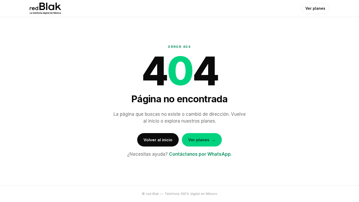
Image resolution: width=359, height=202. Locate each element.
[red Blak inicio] (45, 8)
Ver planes (315, 8)
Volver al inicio (157, 139)
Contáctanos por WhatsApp (200, 154)
